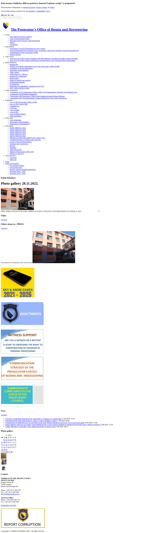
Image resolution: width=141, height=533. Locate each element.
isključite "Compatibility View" (39, 11)
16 (6, 445)
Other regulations (16, 116)
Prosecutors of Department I (19, 122)
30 (6, 450)
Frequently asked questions (19, 70)
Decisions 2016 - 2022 (17, 173)
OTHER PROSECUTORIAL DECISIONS (25, 140)
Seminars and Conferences (19, 144)
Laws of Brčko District (18, 114)
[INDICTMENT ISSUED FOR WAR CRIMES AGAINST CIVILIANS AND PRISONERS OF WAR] (17, 209)
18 (11, 445)
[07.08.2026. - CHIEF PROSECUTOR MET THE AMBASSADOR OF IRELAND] (3, 470)
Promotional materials (17, 82)
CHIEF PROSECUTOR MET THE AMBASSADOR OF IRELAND (30, 427)
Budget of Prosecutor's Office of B (22, 152)
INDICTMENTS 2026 (18, 128)
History (12, 43)
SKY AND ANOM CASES (19, 88)
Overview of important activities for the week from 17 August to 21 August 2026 (33, 419)
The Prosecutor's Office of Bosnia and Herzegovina (49, 29)
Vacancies (13, 158)
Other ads (13, 160)
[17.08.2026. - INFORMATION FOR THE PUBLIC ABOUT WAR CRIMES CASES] (3, 458)
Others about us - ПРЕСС (19, 74)
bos (5, 15)
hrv (9, 15)
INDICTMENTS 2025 (18, 130)
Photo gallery (14, 78)
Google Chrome (41, 7)
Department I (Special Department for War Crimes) (27, 49)
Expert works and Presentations (21, 142)
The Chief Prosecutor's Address (21, 37)
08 (4, 442)
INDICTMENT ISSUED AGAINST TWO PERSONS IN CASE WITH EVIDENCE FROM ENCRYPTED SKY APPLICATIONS (52, 425)
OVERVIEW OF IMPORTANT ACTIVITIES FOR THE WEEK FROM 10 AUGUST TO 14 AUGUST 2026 (44, 423)
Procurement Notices (17, 166)
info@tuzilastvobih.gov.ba (10, 494)
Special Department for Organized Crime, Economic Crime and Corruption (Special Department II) (44, 51)
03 (9, 440)
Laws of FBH (14, 110)
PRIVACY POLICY (17, 154)
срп (12, 15)
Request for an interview (18, 76)
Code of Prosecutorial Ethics (20, 39)
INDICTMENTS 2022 (18, 136)
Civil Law (13, 108)
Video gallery (14, 72)
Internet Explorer (29, 7)
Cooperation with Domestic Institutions (23, 94)
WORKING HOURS (8, 505)
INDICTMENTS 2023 (18, 134)
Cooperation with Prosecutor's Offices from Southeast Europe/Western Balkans (37, 96)
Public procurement (12, 164)
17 (9, 445)
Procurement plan (16, 168)
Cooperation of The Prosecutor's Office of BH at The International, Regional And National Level (43, 92)
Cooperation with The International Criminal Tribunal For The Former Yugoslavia (38, 98)
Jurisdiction (14, 45)
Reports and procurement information (23, 170)
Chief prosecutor (15, 120)
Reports (12, 146)
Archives (4, 220)
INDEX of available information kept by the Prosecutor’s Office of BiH (35, 66)
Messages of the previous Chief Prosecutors (25, 41)
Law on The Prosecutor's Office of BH (23, 102)
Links (7, 162)
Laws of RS (14, 112)
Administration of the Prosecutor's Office (24, 53)
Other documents (16, 150)
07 (2, 442)
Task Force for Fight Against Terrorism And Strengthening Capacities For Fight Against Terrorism (44, 58)
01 (4, 440)
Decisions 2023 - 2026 (17, 171)
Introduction (14, 64)
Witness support (15, 55)
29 (4, 450)
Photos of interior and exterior (20, 80)
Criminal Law (14, 106)
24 (9, 447)
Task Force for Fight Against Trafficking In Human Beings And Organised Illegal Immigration (42, 60)
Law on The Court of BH (19, 104)
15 (4, 445)
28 (2, 450)
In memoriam (14, 84)
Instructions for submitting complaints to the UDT (27, 86)
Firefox (52, 7)
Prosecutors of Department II (20, 124)
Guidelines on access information (21, 68)
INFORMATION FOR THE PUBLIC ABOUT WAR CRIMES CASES (31, 421)
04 (11, 440)
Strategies (13, 148)
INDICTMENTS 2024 (18, 132)
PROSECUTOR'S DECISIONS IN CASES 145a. (27, 138)
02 (6, 440)
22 (4, 447)
